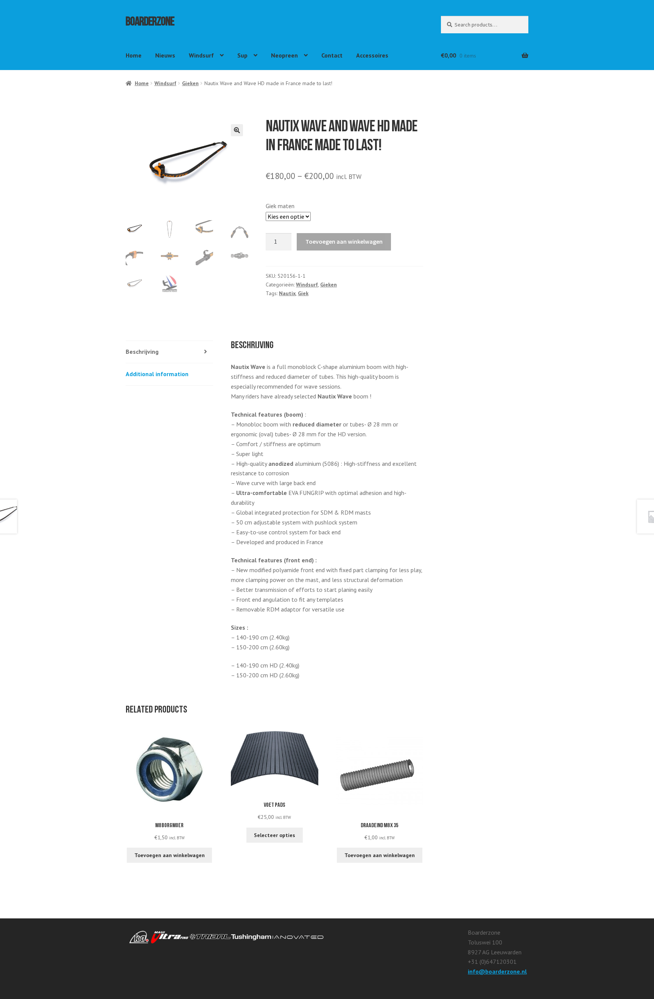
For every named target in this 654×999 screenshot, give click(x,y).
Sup (242, 55)
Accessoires (372, 55)
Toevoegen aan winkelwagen (344, 241)
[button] (237, 130)
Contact (332, 55)
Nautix (287, 293)
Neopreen (284, 55)
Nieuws (165, 55)
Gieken (190, 83)
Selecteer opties (274, 835)
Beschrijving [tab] (142, 351)
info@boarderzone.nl (497, 971)
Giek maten (280, 206)
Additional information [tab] (157, 374)
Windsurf (201, 55)
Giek (303, 293)
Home (134, 55)
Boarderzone (150, 23)
